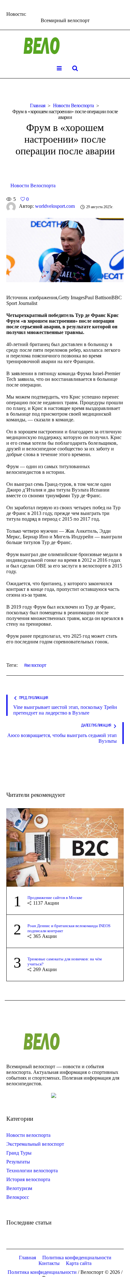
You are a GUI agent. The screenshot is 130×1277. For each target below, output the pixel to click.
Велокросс (17, 1197)
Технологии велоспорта (32, 1170)
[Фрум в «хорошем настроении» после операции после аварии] (65, 249)
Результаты (18, 1161)
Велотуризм (19, 1188)
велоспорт (36, 665)
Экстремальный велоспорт (35, 1144)
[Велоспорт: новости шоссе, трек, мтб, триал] (65, 45)
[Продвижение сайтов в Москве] (65, 847)
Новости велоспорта (28, 1135)
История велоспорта (28, 1179)
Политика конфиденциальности (76, 1257)
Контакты (49, 1263)
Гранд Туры (19, 1153)
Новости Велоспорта (73, 105)
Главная (37, 105)
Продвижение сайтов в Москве (54, 897)
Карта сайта (79, 1263)
